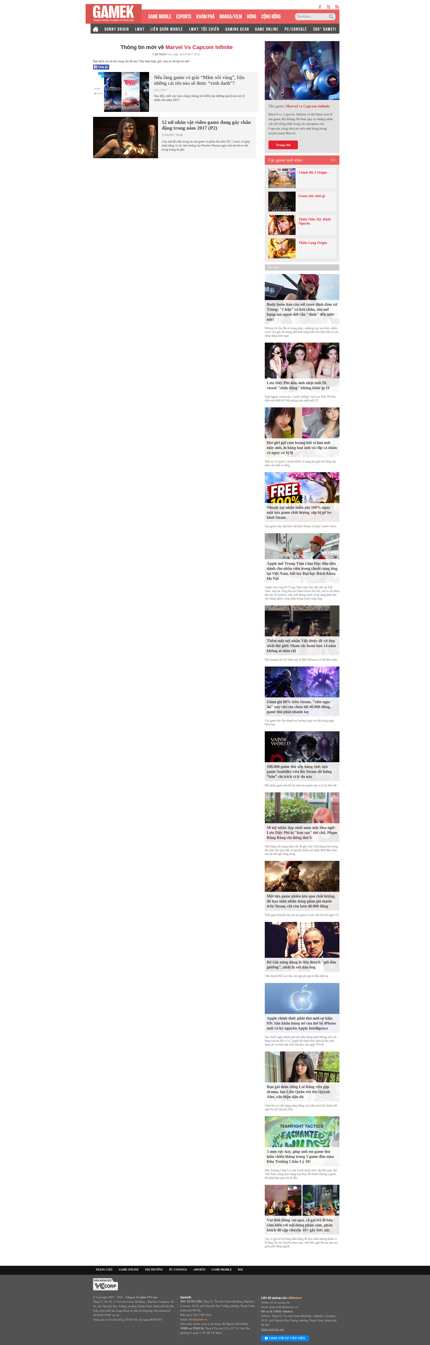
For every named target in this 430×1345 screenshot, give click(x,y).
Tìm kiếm (331, 16)
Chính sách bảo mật (272, 1329)
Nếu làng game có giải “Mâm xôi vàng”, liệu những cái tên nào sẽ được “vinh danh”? (199, 80)
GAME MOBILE (159, 15)
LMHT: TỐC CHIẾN (204, 28)
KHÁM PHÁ (205, 15)
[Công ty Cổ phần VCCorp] (105, 1284)
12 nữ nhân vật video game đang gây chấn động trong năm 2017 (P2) (206, 125)
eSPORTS (183, 15)
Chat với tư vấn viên (287, 1338)
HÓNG (251, 15)
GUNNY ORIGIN (117, 28)
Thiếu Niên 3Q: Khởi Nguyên (315, 221)
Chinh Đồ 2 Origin (313, 172)
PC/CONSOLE (296, 28)
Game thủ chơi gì (312, 196)
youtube (328, 7)
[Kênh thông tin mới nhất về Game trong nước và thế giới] (114, 14)
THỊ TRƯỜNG (154, 1269)
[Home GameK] (96, 29)
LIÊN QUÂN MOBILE (167, 28)
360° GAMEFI (324, 28)
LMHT (140, 28)
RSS (240, 1269)
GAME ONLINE (267, 28)
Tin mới (273, 267)
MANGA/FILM (230, 15)
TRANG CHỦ (104, 1269)
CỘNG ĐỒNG (271, 15)
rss (337, 7)
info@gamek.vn (197, 1319)
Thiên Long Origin (313, 243)
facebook (320, 7)
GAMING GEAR (237, 28)
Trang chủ (283, 145)
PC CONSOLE (178, 1269)
